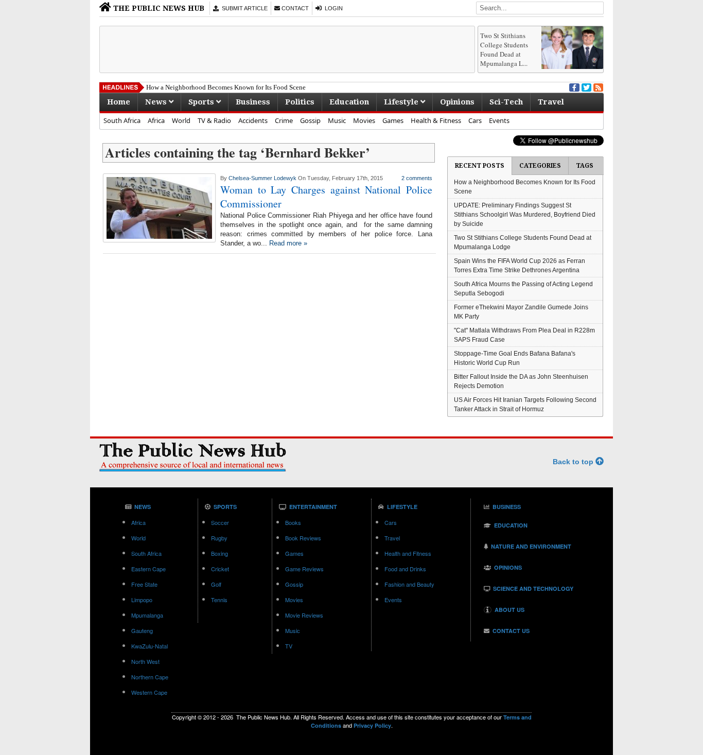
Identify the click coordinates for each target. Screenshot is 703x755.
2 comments (416, 178)
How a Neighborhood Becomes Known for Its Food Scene (226, 87)
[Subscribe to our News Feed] (597, 86)
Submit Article (243, 8)
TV (288, 646)
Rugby (219, 538)
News (157, 102)
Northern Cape (149, 677)
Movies (364, 120)
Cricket (220, 569)
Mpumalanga (147, 615)
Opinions (457, 102)
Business (253, 102)
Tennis (219, 599)
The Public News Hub (157, 8)
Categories (540, 165)
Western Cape (149, 692)
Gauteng (142, 630)
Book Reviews (303, 538)
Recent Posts (479, 165)
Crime (284, 120)
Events (499, 120)
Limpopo (141, 599)
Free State (144, 584)
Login (332, 8)
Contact (294, 8)
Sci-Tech (506, 102)
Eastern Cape (148, 569)
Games (392, 120)
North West (145, 661)
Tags (584, 165)
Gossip (310, 120)
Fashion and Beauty (409, 584)
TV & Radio (214, 120)
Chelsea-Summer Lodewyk (262, 178)
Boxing (219, 553)
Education (349, 102)
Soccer (220, 522)
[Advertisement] (287, 49)
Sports (202, 102)
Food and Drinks (405, 569)
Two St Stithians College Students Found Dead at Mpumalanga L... (504, 49)
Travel (551, 102)
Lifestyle (402, 102)
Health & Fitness (436, 120)
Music (337, 120)
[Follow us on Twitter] (586, 86)
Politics (299, 102)
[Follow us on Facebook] (573, 86)
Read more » (288, 243)
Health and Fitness (407, 553)
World (181, 120)
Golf (216, 584)
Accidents (253, 120)
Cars (475, 120)
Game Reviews (304, 569)
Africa (156, 120)
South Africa (121, 120)
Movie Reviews (304, 615)
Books (293, 522)
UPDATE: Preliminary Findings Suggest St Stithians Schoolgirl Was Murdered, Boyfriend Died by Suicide (524, 214)
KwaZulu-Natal (149, 646)
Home (118, 102)
